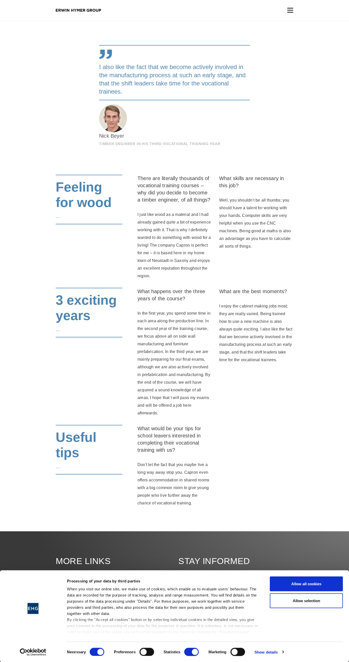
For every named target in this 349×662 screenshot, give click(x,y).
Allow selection (306, 600)
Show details (266, 652)
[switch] (146, 652)
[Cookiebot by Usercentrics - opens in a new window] (33, 652)
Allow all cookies (306, 584)
